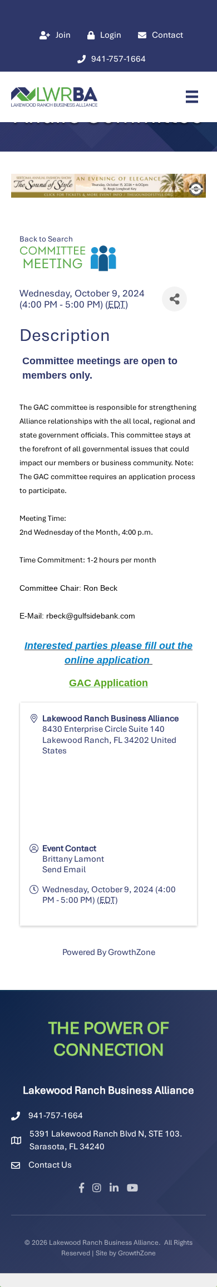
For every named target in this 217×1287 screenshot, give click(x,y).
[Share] (174, 298)
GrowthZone (131, 952)
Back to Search (46, 239)
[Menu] (192, 96)
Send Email (64, 869)
